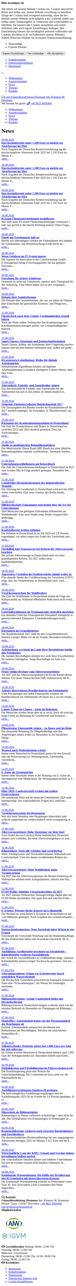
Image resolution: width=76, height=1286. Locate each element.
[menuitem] (41, 78)
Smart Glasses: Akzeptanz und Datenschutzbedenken (33, 341)
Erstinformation (17, 59)
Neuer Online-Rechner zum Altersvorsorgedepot (30, 671)
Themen (13, 87)
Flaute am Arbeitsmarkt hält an (20, 237)
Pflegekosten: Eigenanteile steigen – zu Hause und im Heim (36, 728)
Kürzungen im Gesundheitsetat (20, 630)
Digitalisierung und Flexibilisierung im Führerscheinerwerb (37, 1068)
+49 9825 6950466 (51, 1203)
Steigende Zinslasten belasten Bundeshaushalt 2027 (32, 404)
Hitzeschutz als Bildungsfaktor (19, 1112)
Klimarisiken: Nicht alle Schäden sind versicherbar (31, 850)
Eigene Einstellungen (13, 53)
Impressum (14, 66)
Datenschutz (15, 1275)
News (11, 84)
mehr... (5, 158)
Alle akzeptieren (55, 53)
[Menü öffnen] (2, 73)
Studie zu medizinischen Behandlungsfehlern (28, 445)
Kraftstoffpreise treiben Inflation (20, 530)
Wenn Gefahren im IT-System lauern (23, 256)
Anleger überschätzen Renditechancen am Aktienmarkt (34, 690)
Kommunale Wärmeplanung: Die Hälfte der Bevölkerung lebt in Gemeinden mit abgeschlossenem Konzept (35, 1177)
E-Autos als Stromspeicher (17, 772)
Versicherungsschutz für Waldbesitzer (24, 593)
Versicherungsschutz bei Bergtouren (23, 813)
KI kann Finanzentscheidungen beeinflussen (27, 218)
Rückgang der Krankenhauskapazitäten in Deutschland (34, 423)
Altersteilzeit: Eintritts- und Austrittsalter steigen (30, 385)
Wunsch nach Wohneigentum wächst (23, 750)
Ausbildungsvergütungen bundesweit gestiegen (29, 1090)
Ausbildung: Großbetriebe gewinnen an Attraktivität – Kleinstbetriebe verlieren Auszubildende (34, 953)
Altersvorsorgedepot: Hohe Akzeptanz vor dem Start (33, 832)
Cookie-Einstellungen (20, 1281)
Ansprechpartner (17, 81)
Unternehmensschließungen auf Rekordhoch (28, 463)
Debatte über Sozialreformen (18, 297)
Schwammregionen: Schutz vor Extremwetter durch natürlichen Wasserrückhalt (32, 975)
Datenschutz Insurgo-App (22, 1278)
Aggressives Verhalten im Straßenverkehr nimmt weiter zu (36, 574)
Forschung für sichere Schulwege (21, 278)
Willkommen (15, 78)
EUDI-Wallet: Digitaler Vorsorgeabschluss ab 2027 (31, 891)
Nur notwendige (36, 53)
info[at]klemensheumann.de (17, 1206)
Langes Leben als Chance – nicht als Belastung (29, 709)
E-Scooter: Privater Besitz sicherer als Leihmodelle (31, 910)
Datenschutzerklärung (20, 62)
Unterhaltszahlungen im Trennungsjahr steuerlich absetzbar (37, 611)
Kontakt (12, 90)
